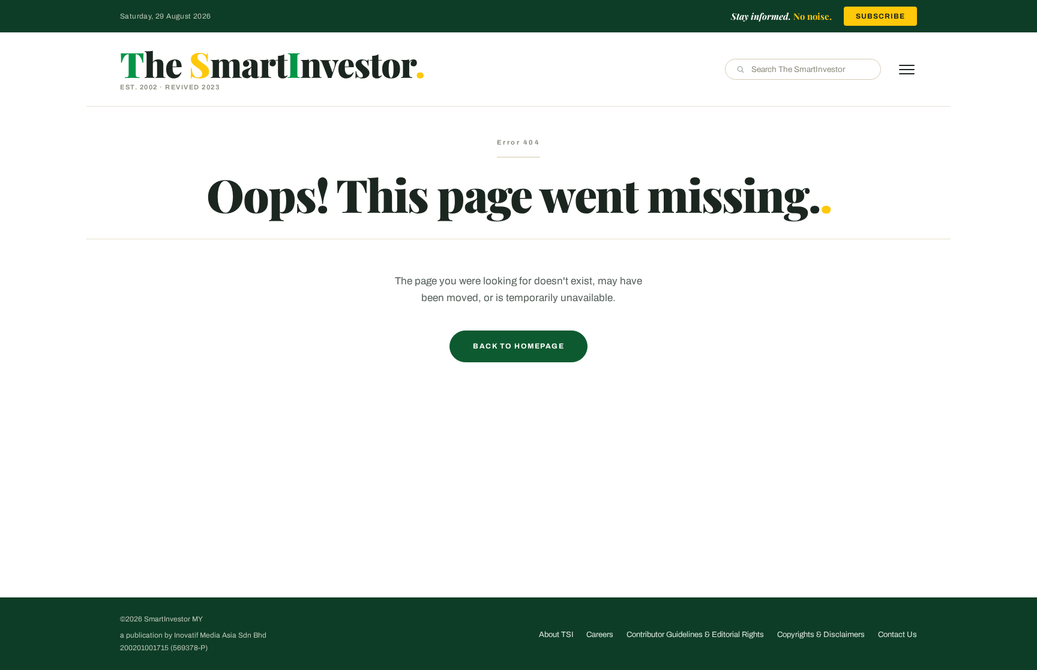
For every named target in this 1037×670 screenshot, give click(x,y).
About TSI (556, 634)
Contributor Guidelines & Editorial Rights (695, 634)
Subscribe (880, 16)
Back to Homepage (518, 346)
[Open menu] (907, 69)
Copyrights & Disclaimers (821, 634)
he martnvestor (272, 63)
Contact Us (897, 634)
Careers (599, 634)
